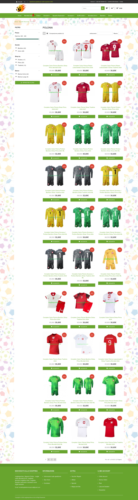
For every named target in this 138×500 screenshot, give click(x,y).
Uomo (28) (21, 51)
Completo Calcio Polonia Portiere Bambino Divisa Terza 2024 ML (110, 150)
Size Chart (47, 480)
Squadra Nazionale (24, 22)
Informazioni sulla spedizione (52, 476)
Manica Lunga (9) (23, 77)
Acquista (56, 75)
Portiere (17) (21, 60)
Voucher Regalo (76, 476)
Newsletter (102, 490)
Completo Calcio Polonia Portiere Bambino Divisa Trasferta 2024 (55, 191)
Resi (100, 483)
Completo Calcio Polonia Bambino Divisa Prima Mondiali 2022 (83, 360)
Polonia (32, 22)
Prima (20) (21, 62)
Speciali (74, 483)
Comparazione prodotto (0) (56, 33)
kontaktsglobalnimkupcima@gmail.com (29, 487)
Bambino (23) (22, 48)
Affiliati (73, 480)
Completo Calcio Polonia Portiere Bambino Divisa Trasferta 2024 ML (83, 191)
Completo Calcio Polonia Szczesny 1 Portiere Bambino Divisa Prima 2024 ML (55, 233)
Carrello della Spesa (113, 1)
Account (92, 1)
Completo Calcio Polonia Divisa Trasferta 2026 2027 (83, 108)
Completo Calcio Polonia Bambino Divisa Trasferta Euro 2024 (83, 318)
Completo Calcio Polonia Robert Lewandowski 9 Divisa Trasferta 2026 (110, 66)
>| (54, 459)
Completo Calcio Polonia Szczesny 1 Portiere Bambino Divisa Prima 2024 (110, 191)
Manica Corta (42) (23, 74)
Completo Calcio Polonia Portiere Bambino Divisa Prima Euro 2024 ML (110, 275)
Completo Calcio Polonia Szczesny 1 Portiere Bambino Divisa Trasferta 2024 (55, 275)
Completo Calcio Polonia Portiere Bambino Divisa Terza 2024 (83, 150)
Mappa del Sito (76, 486)
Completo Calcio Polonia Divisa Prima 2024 (110, 318)
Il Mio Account (103, 476)
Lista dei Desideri (104, 486)
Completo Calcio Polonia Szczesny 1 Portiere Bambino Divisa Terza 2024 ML (110, 233)
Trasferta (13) (22, 65)
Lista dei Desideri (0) (101, 1)
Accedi (20, 2)
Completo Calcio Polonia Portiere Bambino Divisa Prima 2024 (110, 108)
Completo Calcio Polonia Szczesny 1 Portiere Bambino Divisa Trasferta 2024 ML (83, 276)
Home (16, 22)
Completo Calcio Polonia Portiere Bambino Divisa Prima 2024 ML (55, 150)
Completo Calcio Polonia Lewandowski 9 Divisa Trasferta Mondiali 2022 (110, 360)
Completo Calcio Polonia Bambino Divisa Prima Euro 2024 (55, 318)
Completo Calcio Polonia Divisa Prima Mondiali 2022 (83, 443)
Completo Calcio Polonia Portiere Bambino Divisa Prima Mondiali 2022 (55, 402)
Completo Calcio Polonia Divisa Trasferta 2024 (55, 360)
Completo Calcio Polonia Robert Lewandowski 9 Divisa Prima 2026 (83, 66)
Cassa (121, 1)
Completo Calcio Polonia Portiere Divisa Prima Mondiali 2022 (110, 402)
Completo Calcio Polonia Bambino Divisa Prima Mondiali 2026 (55, 66)
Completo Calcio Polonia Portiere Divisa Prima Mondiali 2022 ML (55, 443)
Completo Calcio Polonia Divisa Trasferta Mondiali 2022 (110, 443)
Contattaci (47, 483)
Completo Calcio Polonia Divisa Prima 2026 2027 (55, 108)
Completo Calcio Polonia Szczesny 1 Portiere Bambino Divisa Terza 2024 (83, 233)
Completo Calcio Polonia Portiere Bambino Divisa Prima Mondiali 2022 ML (83, 402)
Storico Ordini (103, 480)
